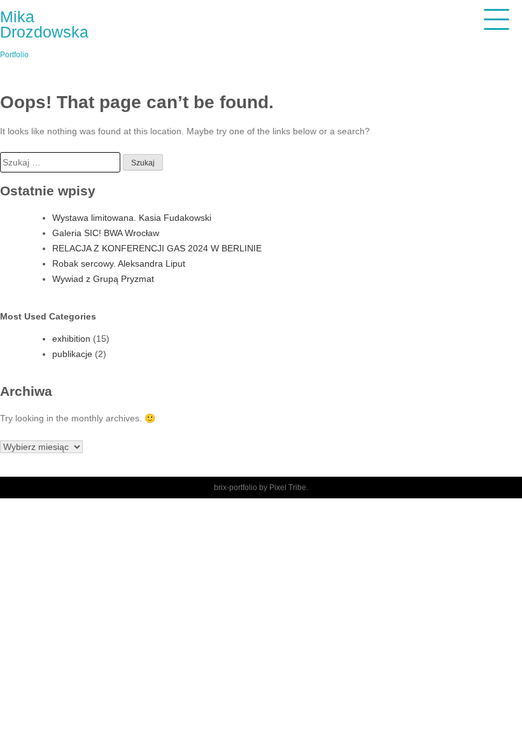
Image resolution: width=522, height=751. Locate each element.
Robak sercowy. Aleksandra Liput (118, 263)
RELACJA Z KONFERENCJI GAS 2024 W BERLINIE (157, 248)
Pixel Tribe (287, 487)
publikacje (72, 354)
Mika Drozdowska (44, 24)
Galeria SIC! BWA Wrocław (105, 233)
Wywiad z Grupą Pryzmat (103, 279)
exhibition (71, 338)
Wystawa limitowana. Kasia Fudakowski (131, 218)
